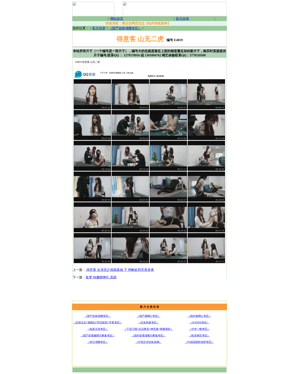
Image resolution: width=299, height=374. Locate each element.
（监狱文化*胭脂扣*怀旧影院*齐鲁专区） (97, 322)
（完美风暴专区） (148, 322)
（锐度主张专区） (97, 328)
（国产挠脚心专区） (148, 315)
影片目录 (98, 28)
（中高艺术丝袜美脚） (148, 341)
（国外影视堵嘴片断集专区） (148, 335)
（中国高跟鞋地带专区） (199, 341)
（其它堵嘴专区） (97, 341)
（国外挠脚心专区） (199, 315)
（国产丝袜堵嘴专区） (125, 28)
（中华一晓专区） (199, 328)
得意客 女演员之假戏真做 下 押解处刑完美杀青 (120, 270)
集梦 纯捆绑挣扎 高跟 (101, 277)
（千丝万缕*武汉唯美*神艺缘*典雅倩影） (148, 328)
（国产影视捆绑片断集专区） (98, 335)
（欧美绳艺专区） (199, 335)
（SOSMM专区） (199, 322)
